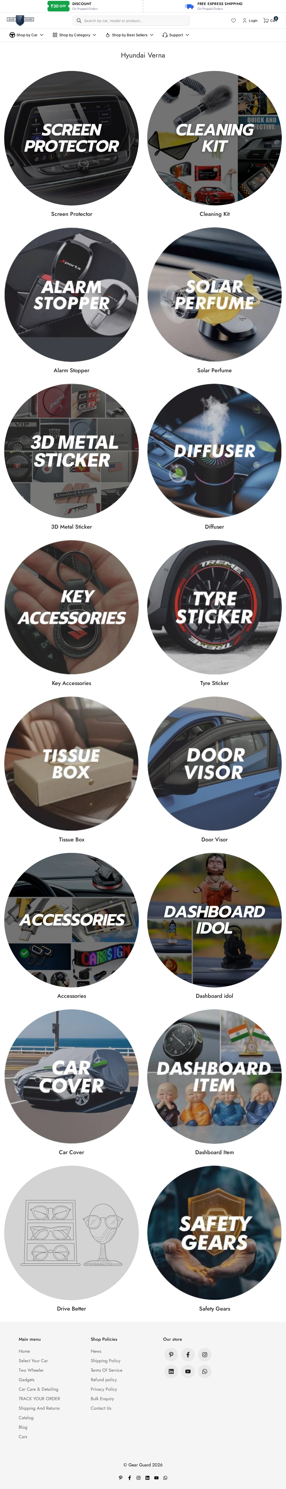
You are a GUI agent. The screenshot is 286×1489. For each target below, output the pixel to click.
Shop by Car (26, 35)
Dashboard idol (214, 996)
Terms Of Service (106, 1370)
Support (176, 35)
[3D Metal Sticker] (71, 451)
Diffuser (214, 527)
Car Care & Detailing (38, 1389)
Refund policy (104, 1379)
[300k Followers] (188, 1354)
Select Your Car (33, 1360)
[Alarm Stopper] (71, 294)
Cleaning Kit (215, 214)
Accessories (71, 996)
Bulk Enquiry (102, 1398)
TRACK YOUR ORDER (39, 1398)
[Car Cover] (71, 1076)
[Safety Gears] (214, 1233)
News (96, 1351)
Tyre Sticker (214, 683)
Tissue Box (71, 840)
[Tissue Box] (71, 763)
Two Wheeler (31, 1370)
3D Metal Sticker (71, 527)
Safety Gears (214, 1309)
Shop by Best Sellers (129, 35)
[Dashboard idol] (214, 920)
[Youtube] (188, 1371)
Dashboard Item (214, 1152)
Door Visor (214, 840)
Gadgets (26, 1379)
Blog (23, 1427)
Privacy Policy (104, 1389)
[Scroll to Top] (275, 1458)
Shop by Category (74, 35)
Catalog (26, 1417)
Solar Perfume (214, 370)
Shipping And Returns (39, 1408)
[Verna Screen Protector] (71, 138)
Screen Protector (71, 214)
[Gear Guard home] (20, 20)
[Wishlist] (233, 20)
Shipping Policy (105, 1360)
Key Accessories (71, 683)
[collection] (71, 920)
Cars (23, 1436)
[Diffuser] (214, 451)
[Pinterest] (171, 1354)
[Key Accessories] (71, 607)
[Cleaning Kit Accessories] (214, 138)
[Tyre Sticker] (214, 607)
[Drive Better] (71, 1233)
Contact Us (101, 1408)
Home (24, 1351)
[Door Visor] (214, 763)
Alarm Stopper (71, 370)
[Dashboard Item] (214, 1076)
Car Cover (71, 1152)
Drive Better (71, 1309)
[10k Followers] (204, 1354)
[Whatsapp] (204, 1371)
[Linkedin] (171, 1371)
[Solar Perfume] (214, 294)
